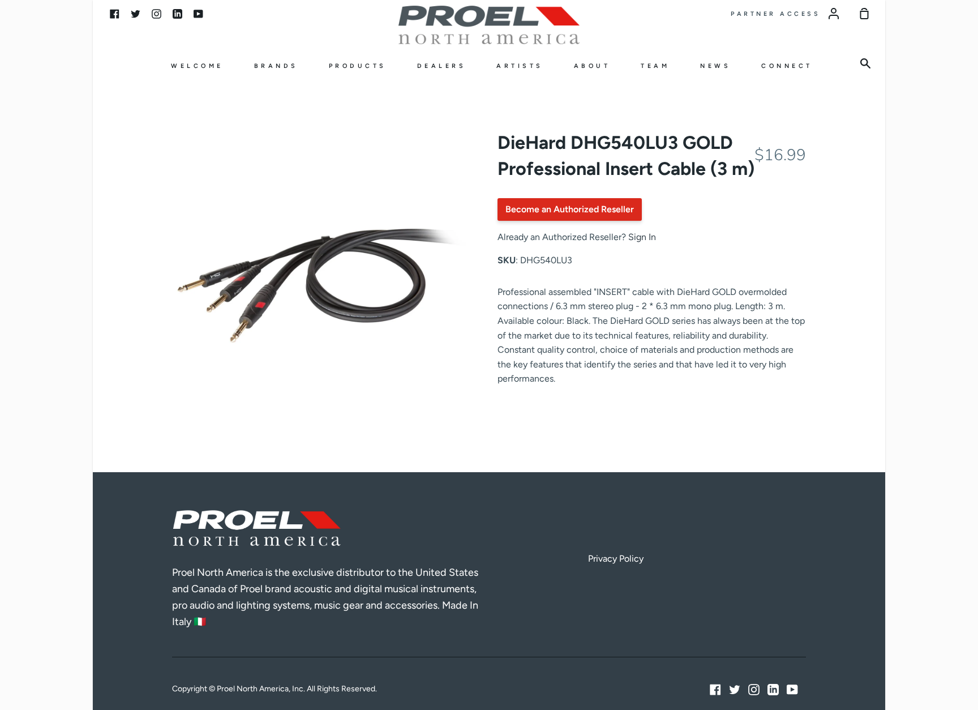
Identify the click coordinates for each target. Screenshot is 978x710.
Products (358, 66)
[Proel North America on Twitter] (734, 689)
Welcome (197, 66)
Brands (276, 66)
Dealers (441, 66)
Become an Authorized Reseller (569, 209)
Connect (787, 66)
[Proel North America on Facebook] (715, 689)
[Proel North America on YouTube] (792, 689)
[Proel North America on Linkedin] (773, 689)
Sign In (642, 237)
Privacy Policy (616, 558)
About (592, 66)
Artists (519, 66)
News (715, 66)
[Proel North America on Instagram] (754, 689)
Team (655, 66)
